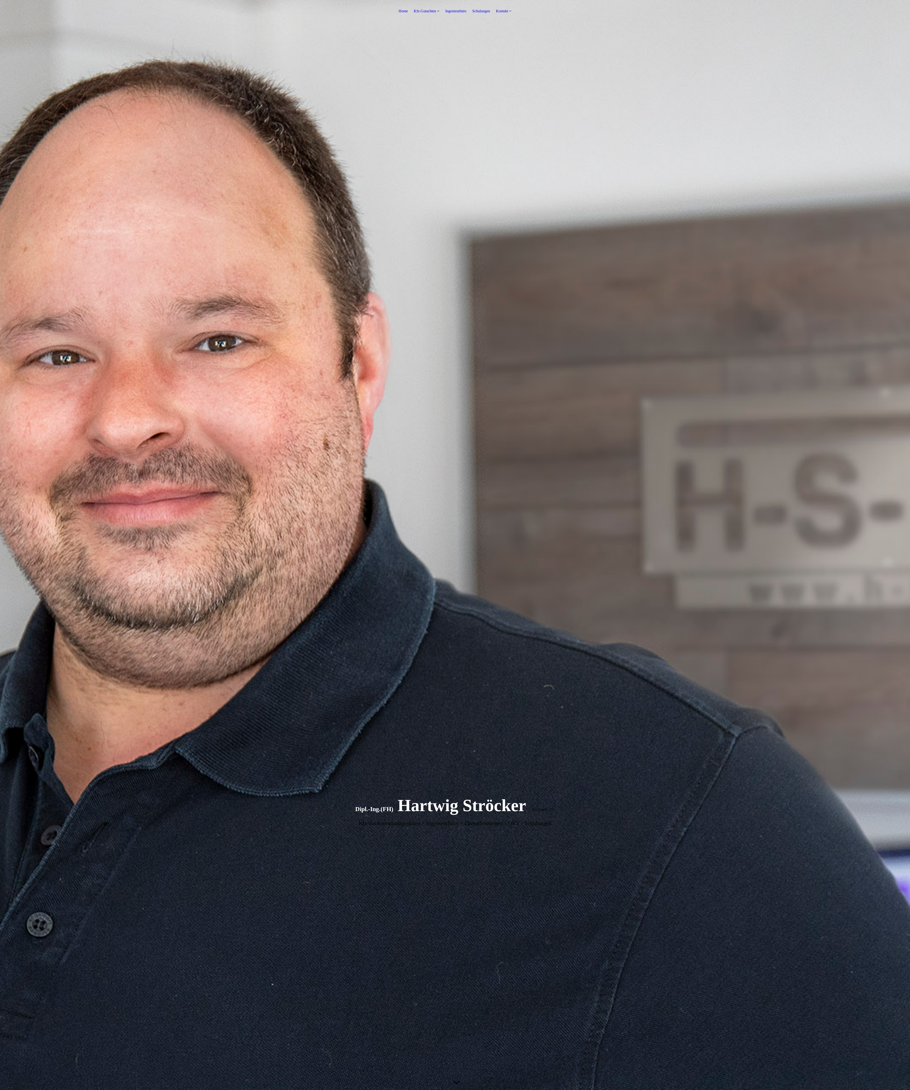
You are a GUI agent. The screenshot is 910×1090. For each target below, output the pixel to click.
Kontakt (502, 11)
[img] (455, 545)
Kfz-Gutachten (425, 11)
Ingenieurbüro (455, 11)
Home (403, 11)
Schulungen (481, 11)
